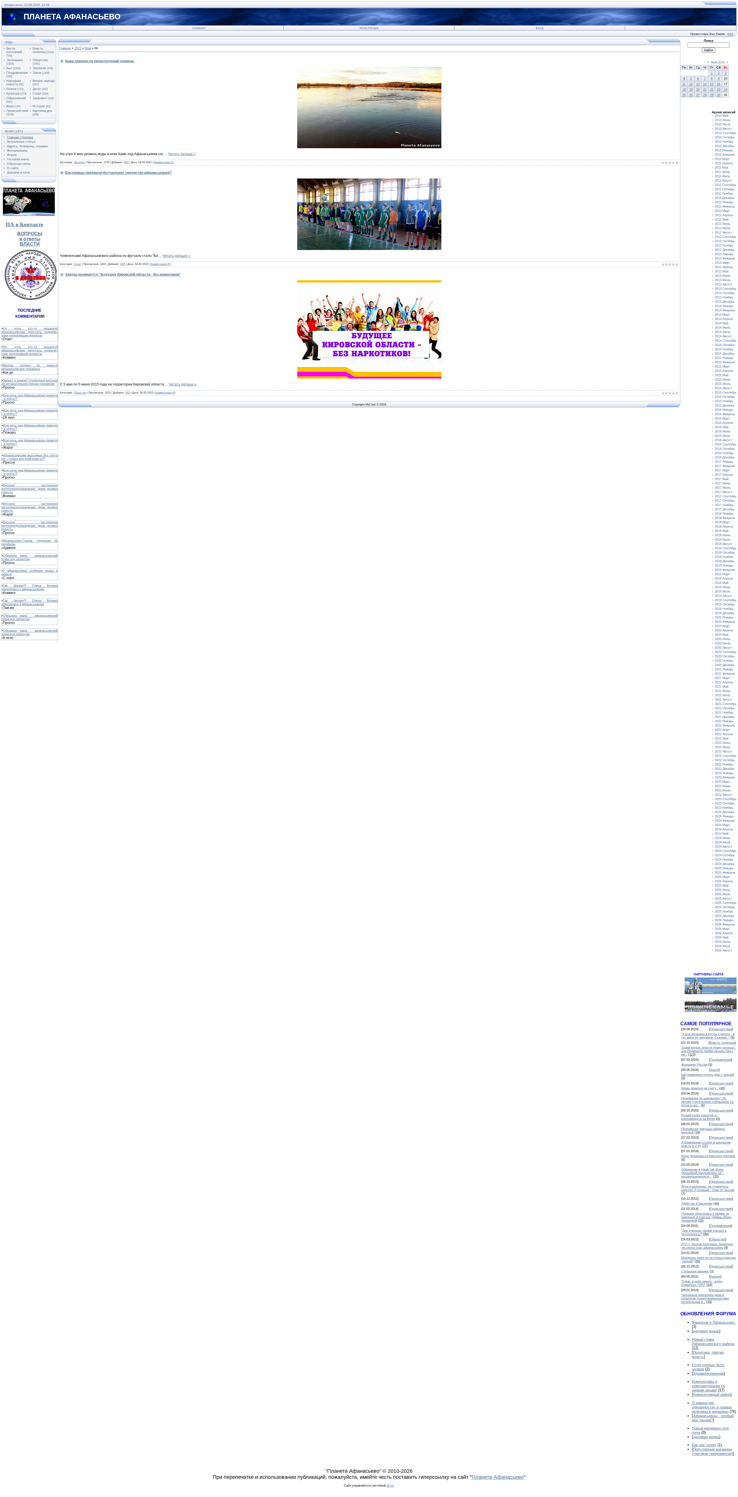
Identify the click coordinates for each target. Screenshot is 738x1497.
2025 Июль (723, 894)
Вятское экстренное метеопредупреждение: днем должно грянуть (30, 489)
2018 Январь (724, 513)
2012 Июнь (723, 223)
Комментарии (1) (164, 162)
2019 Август (723, 595)
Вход (539, 28)
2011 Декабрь (724, 198)
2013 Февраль (725, 258)
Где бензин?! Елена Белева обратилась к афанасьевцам (30, 587)
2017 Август (723, 492)
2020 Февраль (725, 621)
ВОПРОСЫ (29, 233)
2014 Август (723, 336)
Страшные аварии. (695, 1271)
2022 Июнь (723, 742)
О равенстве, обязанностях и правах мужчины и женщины (712, 1407)
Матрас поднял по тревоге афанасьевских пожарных (30, 367)
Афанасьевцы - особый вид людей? (713, 1418)
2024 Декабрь (725, 864)
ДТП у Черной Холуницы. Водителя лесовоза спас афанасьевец (707, 1245)
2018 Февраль (725, 518)
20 (698, 89)
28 (705, 95)
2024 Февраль (725, 820)
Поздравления (16, 72)
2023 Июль (723, 790)
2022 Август (723, 751)
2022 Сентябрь (726, 755)
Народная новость (13, 82)
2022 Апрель (724, 734)
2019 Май (721, 582)
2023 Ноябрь (724, 807)
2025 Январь (724, 868)
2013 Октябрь (725, 293)
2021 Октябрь (725, 708)
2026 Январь (724, 920)
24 (725, 89)
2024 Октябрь (725, 855)
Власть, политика (39, 50)
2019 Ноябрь (724, 608)
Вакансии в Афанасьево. (714, 1322)
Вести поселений (14, 50)
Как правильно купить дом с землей (707, 1074)
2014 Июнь (723, 327)
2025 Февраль (725, 872)
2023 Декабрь (725, 812)
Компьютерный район (712, 1394)
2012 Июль (723, 228)
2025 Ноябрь (724, 911)
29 (711, 95)
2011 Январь (724, 150)
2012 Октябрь (725, 241)
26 (691, 95)
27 (698, 95)
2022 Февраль (725, 725)
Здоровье (40, 98)
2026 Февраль (725, 924)
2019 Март (722, 574)
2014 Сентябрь (726, 340)
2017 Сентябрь (726, 496)
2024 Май (721, 833)
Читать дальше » (182, 154)
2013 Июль (723, 280)
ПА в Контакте (24, 224)
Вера (10, 106)
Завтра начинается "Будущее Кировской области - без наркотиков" (123, 274)
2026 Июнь (723, 941)
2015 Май (721, 375)
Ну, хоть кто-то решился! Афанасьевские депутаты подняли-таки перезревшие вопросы (30, 332)
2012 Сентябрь (726, 236)
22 (711, 89)
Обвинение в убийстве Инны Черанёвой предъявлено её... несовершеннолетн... (702, 1173)
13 (698, 84)
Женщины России (694, 1064)
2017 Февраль (725, 466)
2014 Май (721, 323)
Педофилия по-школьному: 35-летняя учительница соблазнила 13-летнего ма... (707, 1102)
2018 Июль (723, 539)
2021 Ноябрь (724, 712)
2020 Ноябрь (724, 660)
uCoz (390, 1485)
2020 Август (723, 647)
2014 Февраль (725, 310)
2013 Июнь (723, 275)
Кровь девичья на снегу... (699, 1088)
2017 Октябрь (725, 500)
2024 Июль (723, 842)
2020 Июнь (723, 639)
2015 (77, 48)
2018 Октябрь (725, 552)
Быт (9, 68)
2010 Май (721, 115)
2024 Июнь (723, 838)
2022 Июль (723, 747)
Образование (16, 98)
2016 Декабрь (725, 457)
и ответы (29, 238)
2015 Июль (723, 383)
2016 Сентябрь (726, 444)
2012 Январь (724, 202)
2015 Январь (724, 358)
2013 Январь (724, 254)
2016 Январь (724, 409)
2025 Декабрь (725, 915)
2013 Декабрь (725, 301)
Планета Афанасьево (498, 1477)
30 (718, 95)
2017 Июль (723, 487)
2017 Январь (724, 461)
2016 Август (723, 440)
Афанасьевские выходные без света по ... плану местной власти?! (30, 457)
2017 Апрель (724, 474)
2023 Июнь (723, 786)
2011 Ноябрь (724, 193)
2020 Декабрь (725, 665)
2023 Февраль (725, 777)
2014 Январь (724, 306)
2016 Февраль (725, 414)
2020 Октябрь (725, 656)
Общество (40, 60)
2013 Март (722, 262)
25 (684, 95)
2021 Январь (724, 669)
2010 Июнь (723, 120)
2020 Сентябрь (726, 652)
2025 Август (723, 898)
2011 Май (721, 167)
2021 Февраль (725, 673)
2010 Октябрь (725, 137)
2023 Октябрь (725, 803)
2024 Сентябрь (726, 851)
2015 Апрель (724, 371)
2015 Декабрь (725, 405)
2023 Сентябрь (726, 799)
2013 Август (723, 284)
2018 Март (722, 522)
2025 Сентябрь (726, 902)
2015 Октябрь (725, 396)
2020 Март (722, 626)
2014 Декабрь (725, 353)
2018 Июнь (723, 535)
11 (684, 84)
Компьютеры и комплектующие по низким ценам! (708, 1385)
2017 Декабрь (725, 509)
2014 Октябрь (725, 345)
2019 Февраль (725, 569)
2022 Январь (724, 721)
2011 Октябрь (725, 189)
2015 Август (723, 388)
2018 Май (721, 531)
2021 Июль (723, 695)
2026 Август (723, 950)
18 (684, 89)
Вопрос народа (43, 80)
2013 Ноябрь (724, 297)
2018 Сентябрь (726, 548)
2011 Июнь (722, 172)
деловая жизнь (706, 1331)
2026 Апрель (724, 933)
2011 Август (723, 180)
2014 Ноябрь (724, 349)
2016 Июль (723, 435)
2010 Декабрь (725, 146)
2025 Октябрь (725, 907)
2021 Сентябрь (726, 704)
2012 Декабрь (725, 249)
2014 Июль (723, 332)
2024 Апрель (724, 829)
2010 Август (723, 128)
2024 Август (723, 846)
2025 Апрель (724, 881)
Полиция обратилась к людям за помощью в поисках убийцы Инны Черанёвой (706, 1217)
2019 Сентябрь (726, 600)
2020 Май (721, 634)
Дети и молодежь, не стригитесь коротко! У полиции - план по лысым (708, 1188)
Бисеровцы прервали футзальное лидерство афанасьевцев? (118, 173)
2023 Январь (724, 773)
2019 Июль (723, 591)
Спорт (37, 93)
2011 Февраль (725, 154)
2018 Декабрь (725, 561)
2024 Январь (724, 816)
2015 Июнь (723, 379)
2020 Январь (724, 617)
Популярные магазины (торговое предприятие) (712, 1451)
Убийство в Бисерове (697, 1203)
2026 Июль (723, 946)
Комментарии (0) (160, 264)
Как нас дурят (704, 1445)
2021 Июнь (723, 691)
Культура (13, 93)
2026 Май (721, 937)
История (39, 106)
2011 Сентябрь (725, 185)
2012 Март (722, 210)
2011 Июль (722, 176)
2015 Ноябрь (724, 401)
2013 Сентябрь (726, 288)
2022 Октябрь (725, 760)
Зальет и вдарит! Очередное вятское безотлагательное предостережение (30, 382)
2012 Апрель (724, 215)
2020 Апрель (724, 630)
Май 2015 (718, 62)
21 (705, 89)
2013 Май (721, 271)
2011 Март (722, 159)
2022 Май (721, 738)
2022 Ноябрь (724, 764)
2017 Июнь (723, 483)
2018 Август (723, 544)
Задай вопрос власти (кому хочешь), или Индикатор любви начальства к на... (708, 1051)
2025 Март (722, 877)
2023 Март (722, 781)
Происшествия (17, 110)
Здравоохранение (708, 1373)
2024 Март (722, 825)
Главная (198, 28)
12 (691, 84)
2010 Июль (723, 124)
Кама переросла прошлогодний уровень (99, 61)
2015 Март (722, 366)
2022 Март (722, 729)
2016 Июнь (723, 431)
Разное (11, 89)
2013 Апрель (724, 267)
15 (711, 84)
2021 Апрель (724, 682)
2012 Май (721, 219)
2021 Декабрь (725, 717)
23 (718, 89)
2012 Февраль (725, 206)
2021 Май (721, 686)
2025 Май (721, 885)
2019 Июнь (723, 587)
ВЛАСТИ (30, 244)
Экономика (14, 60)
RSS (730, 33)
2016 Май (721, 427)
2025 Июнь (723, 890)
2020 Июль (723, 643)
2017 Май (721, 479)
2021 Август (723, 699)
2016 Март (722, 418)
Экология (39, 68)
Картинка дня (42, 110)
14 (705, 84)
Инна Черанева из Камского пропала (708, 1156)
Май (88, 48)
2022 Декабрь (725, 768)
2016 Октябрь (725, 448)
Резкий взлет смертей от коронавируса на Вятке (699, 1117)
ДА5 (126, 162)
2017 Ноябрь (724, 505)
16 (718, 84)
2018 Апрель (724, 526)
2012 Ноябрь (724, 245)
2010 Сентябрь (726, 133)
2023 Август (723, 794)
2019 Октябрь (725, 604)
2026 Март (722, 928)
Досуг (37, 89)
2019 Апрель (724, 578)
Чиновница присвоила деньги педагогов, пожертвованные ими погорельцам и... (705, 1298)
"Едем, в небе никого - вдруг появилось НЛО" (702, 1283)
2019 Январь (724, 565)
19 (691, 89)
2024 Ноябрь (724, 859)
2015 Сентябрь (726, 392)
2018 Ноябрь (724, 556)
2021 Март (722, 678)
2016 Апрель (724, 422)
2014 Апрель (724, 319)
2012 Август (723, 232)
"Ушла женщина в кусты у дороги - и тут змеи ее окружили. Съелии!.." (708, 1035)
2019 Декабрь (725, 613)
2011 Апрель (724, 163)
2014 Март (722, 314)
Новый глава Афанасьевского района (713, 1341)
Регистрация (369, 28)
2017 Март (722, 470)
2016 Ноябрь (724, 453)
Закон (37, 72)
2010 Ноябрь (724, 141)
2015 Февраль (725, 362)
